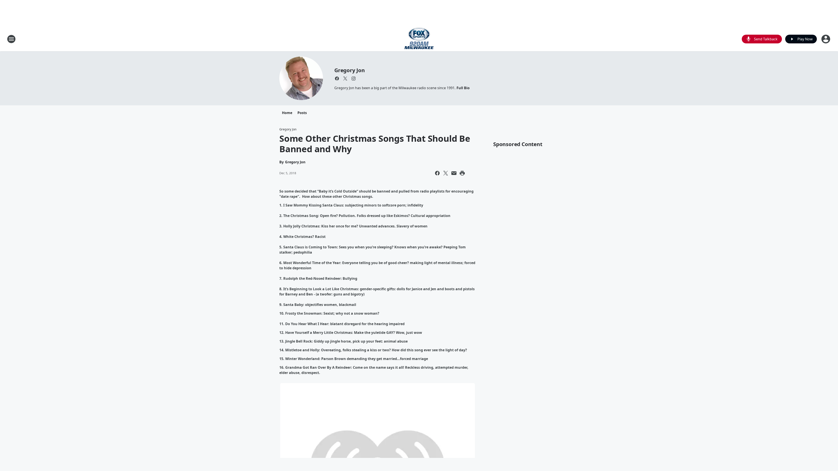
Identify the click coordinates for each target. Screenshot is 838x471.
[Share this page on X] (446, 173)
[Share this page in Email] (454, 173)
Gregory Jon (349, 70)
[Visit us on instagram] (353, 78)
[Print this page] (462, 173)
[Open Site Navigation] (11, 39)
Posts (302, 112)
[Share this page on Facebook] (437, 173)
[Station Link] (419, 38)
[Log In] (826, 39)
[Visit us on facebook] (337, 78)
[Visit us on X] (345, 78)
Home (287, 112)
